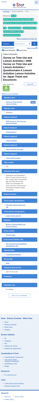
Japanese (4, 1)
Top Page (6, 11)
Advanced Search (8, 47)
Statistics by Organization (13, 348)
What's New (8, 327)
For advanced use (11, 375)
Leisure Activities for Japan (14, 149)
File (6, 343)
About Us (8, 396)
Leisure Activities (11, 140)
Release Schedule (11, 324)
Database (8, 341)
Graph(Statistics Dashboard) (14, 357)
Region (7, 366)
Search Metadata (9, 50)
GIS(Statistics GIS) (11, 363)
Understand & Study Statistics (14, 383)
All (5, 338)
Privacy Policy (9, 399)
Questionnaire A (11, 132)
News (6, 322)
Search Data (22, 50)
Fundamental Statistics (13, 254)
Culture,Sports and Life (13, 216)
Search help (31, 48)
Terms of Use (19, 396)
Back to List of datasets (10, 93)
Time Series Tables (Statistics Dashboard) (12, 360)
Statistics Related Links (12, 386)
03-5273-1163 (10, 235)
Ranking (7, 329)
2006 (7, 263)
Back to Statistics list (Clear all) (27, 39)
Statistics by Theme (11, 346)
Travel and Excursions (13, 158)
